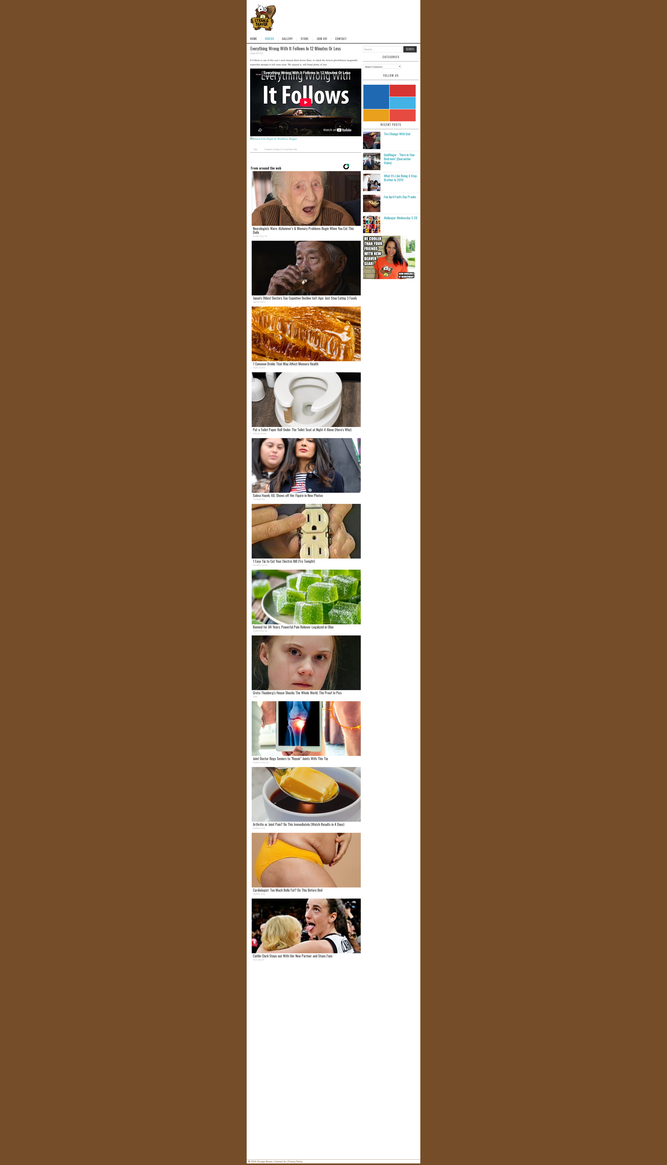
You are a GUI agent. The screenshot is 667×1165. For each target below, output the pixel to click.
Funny (286, 149)
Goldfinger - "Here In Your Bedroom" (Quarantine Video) (399, 158)
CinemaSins (268, 149)
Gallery (287, 38)
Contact (341, 38)
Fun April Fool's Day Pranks (400, 196)
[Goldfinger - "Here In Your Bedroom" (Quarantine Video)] (371, 161)
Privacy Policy (295, 1161)
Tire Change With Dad (397, 133)
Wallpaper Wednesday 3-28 (400, 217)
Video (255, 149)
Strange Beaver (265, 1161)
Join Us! (322, 38)
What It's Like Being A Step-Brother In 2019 (401, 177)
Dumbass (276, 149)
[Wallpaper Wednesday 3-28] (371, 224)
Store (305, 38)
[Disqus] (305, 1011)
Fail (281, 149)
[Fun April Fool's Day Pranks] (371, 203)
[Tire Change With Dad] (371, 140)
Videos (269, 38)
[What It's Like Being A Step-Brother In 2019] (371, 182)
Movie (291, 149)
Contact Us (280, 1161)
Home (253, 38)
